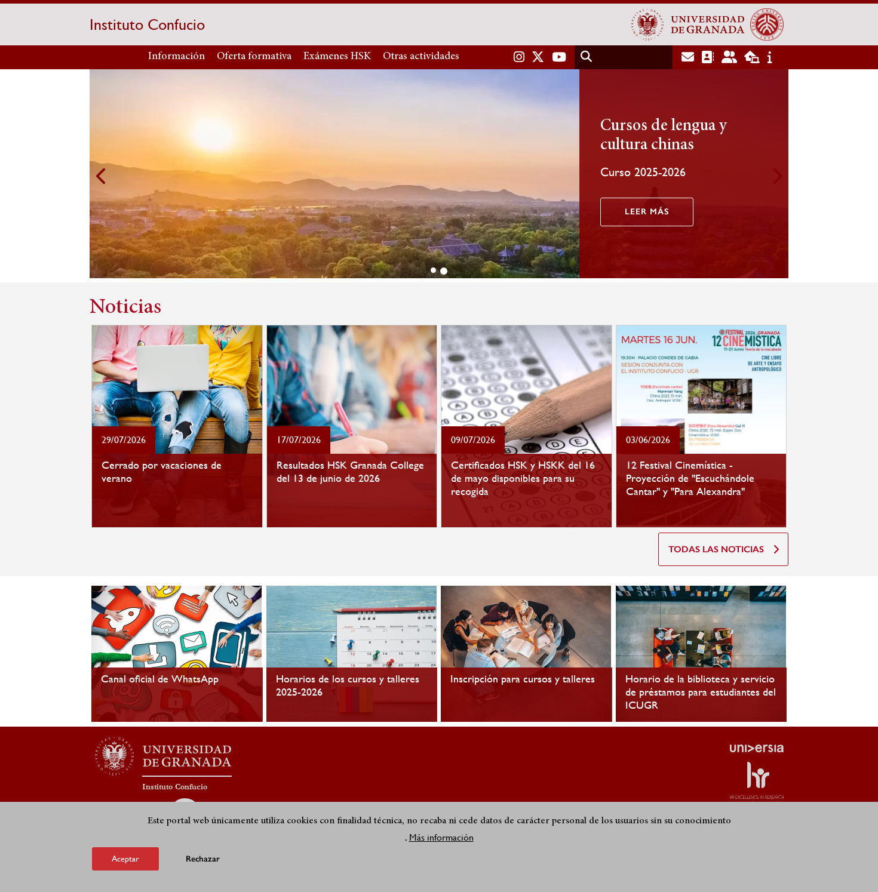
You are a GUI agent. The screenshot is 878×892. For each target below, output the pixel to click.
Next (776, 175)
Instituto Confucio (147, 24)
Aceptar (125, 858)
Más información (441, 837)
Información (176, 56)
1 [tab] (433, 270)
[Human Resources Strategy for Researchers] (757, 780)
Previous (101, 175)
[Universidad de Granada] (688, 24)
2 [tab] (443, 271)
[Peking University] (767, 24)
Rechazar (203, 859)
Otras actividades (421, 56)
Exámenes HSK (337, 56)
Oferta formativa (254, 56)
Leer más (647, 212)
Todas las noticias (716, 549)
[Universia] (757, 748)
